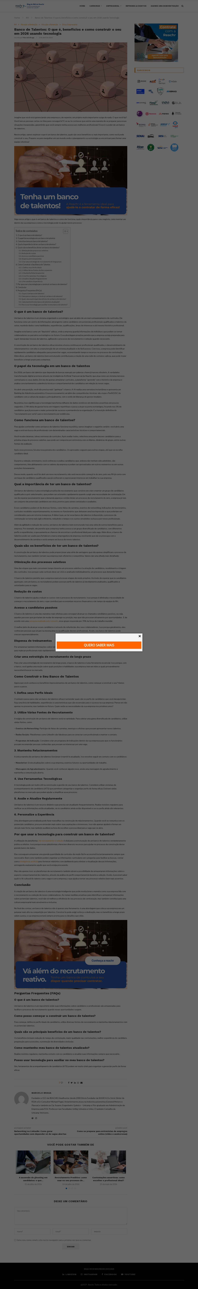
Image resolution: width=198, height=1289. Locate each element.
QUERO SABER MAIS (99, 645)
